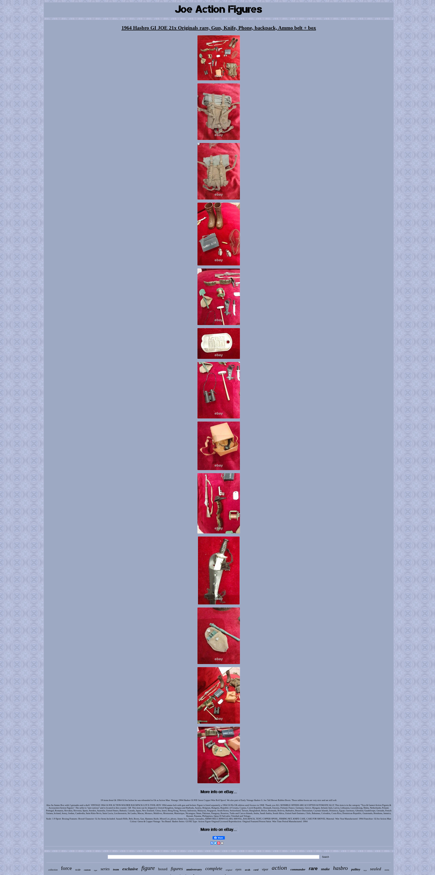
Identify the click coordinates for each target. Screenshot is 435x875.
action (279, 867)
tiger (95, 870)
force (66, 868)
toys (365, 870)
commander (297, 869)
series (105, 869)
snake (325, 869)
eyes (238, 869)
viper (265, 869)
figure (148, 868)
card (256, 869)
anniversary (194, 869)
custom (87, 870)
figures (177, 868)
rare (313, 868)
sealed (375, 869)
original (229, 870)
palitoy (355, 869)
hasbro (340, 868)
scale (78, 869)
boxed (162, 869)
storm (387, 870)
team (116, 869)
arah (247, 869)
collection (53, 870)
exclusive (130, 869)
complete (213, 868)
